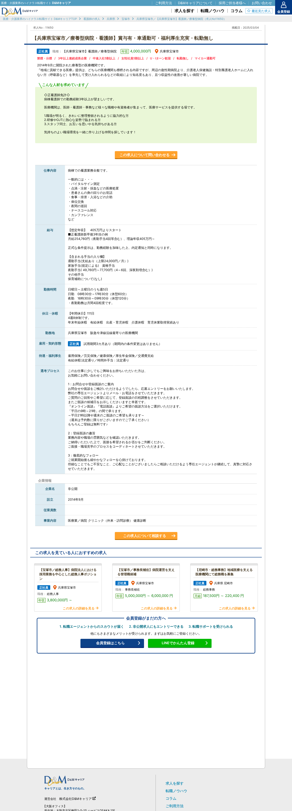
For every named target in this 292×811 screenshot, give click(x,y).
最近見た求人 (261, 11)
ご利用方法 (175, 806)
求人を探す (175, 783)
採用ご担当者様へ (232, 3)
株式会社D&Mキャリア (75, 799)
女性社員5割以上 (132, 58)
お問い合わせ (262, 3)
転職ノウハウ (176, 791)
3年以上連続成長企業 (72, 58)
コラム (171, 798)
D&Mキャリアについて (195, 3)
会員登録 (283, 12)
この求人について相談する (144, 536)
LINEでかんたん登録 (178, 643)
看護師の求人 (91, 18)
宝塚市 (126, 18)
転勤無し (183, 58)
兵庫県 (111, 18)
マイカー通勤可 (205, 58)
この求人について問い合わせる (145, 155)
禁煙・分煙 (44, 58)
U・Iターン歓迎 (160, 58)
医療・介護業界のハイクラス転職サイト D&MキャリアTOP (40, 18)
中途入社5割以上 (104, 58)
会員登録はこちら (110, 643)
